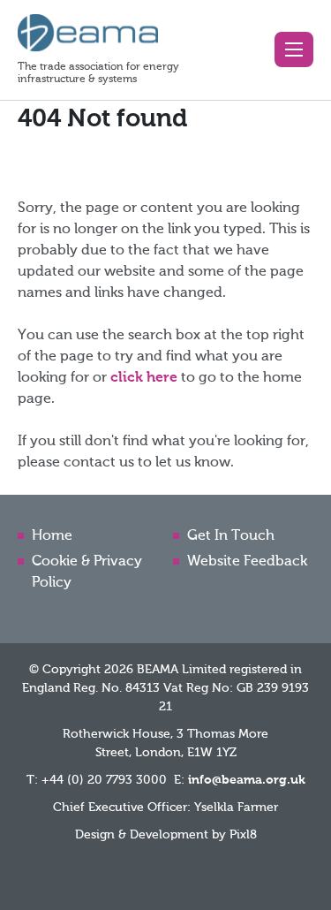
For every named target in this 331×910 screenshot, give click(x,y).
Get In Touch (231, 536)
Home (52, 536)
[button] (294, 49)
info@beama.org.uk (246, 780)
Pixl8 (243, 835)
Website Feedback (247, 562)
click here (143, 378)
